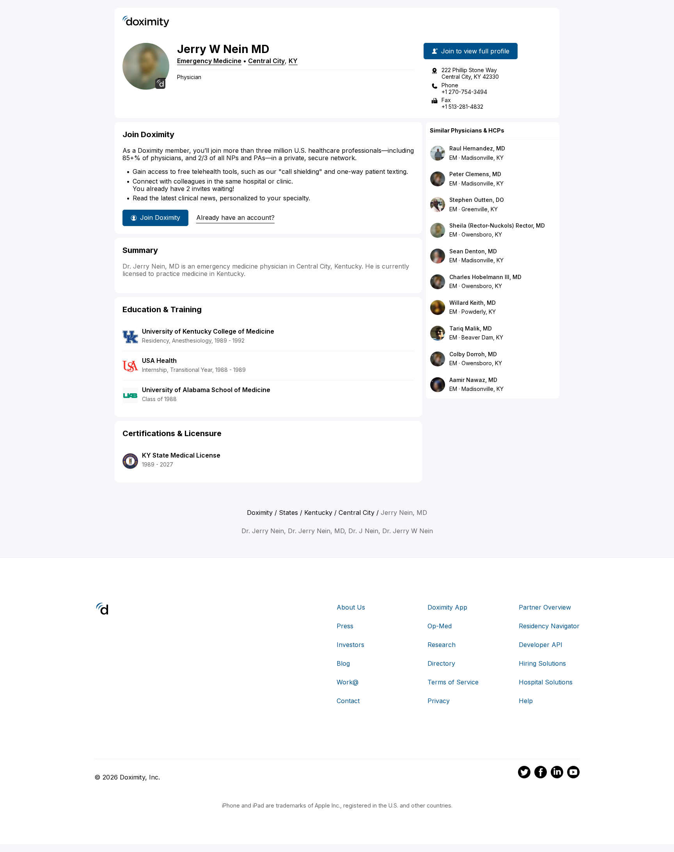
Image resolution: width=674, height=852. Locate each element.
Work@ (347, 682)
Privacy (438, 701)
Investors (350, 645)
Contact (348, 701)
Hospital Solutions (546, 682)
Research (441, 645)
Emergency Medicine (209, 61)
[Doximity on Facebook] (540, 773)
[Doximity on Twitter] (524, 773)
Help (526, 701)
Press (345, 626)
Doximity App (447, 607)
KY (293, 61)
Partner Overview (545, 607)
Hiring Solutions (542, 663)
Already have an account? (235, 217)
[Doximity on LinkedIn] (557, 773)
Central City (266, 61)
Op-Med (439, 626)
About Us (351, 607)
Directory (441, 663)
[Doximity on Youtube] (573, 773)
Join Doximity (160, 217)
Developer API (540, 645)
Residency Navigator (549, 626)
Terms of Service (453, 682)
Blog (343, 663)
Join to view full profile (475, 51)
